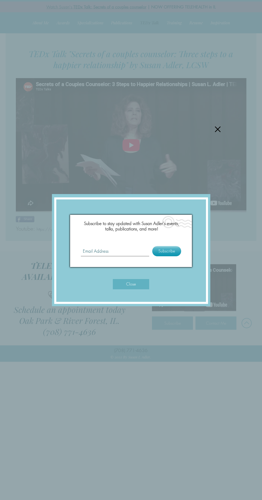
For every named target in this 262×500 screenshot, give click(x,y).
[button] (218, 129)
